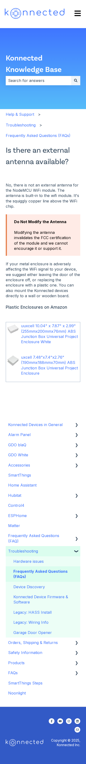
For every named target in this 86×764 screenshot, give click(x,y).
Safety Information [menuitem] (25, 652)
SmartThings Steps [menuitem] (25, 683)
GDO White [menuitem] (18, 454)
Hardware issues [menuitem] (28, 561)
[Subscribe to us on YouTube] (60, 721)
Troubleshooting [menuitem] (23, 551)
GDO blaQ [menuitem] (17, 444)
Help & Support (20, 114)
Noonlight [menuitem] (17, 693)
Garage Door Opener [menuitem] (32, 632)
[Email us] (77, 730)
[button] (76, 425)
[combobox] (38, 80)
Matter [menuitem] (14, 525)
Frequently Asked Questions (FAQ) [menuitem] (33, 538)
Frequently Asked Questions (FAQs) (38, 135)
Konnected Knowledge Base (34, 63)
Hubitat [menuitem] (14, 495)
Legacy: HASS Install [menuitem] (32, 612)
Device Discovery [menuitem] (29, 586)
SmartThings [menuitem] (19, 475)
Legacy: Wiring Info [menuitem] (30, 622)
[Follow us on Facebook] (51, 721)
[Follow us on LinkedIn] (77, 721)
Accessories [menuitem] (19, 465)
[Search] (75, 80)
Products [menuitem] (16, 662)
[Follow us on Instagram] (69, 721)
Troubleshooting (21, 125)
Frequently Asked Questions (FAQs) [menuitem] (40, 574)
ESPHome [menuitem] (17, 515)
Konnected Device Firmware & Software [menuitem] (40, 599)
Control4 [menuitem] (16, 505)
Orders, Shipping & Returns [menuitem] (33, 642)
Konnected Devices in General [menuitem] (35, 424)
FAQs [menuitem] (13, 672)
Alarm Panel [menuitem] (19, 434)
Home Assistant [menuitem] (22, 485)
